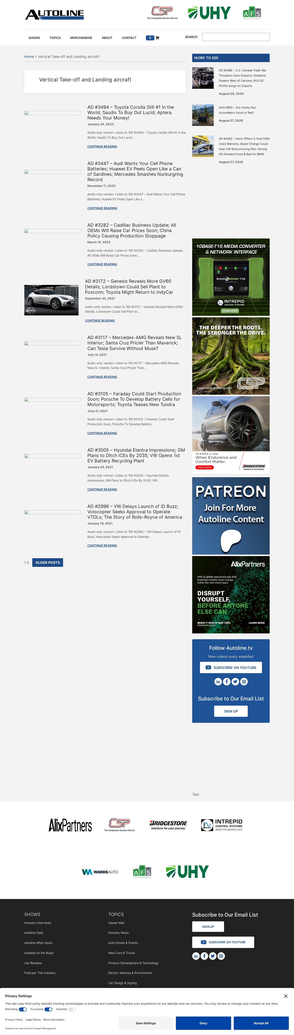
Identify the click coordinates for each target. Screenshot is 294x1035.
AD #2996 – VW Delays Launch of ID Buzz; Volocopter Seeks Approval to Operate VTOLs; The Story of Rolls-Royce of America (134, 512)
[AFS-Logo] (252, 13)
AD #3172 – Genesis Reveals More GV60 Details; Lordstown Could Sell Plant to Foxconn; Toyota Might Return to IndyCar (129, 286)
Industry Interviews (37, 923)
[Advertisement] (231, 200)
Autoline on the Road (38, 953)
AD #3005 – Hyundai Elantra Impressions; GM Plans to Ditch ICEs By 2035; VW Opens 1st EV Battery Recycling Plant (136, 455)
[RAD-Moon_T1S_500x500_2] (231, 314)
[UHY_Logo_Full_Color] (209, 13)
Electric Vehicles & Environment (130, 973)
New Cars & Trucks (121, 953)
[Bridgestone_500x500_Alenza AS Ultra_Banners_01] (231, 472)
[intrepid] (222, 826)
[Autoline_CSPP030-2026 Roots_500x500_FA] (231, 393)
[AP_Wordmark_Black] (70, 826)
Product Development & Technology (133, 963)
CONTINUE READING (102, 146)
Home (29, 56)
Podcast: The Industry (40, 973)
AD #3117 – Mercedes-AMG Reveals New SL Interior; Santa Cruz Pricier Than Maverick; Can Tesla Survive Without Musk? (134, 343)
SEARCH (191, 36)
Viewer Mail (116, 923)
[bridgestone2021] (168, 826)
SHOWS (32, 914)
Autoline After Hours (38, 943)
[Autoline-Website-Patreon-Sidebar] (231, 553)
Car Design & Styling (122, 983)
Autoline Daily (33, 932)
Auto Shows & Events (123, 943)
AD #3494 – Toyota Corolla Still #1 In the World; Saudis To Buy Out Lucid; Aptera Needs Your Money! (130, 112)
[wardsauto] (100, 872)
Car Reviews (33, 963)
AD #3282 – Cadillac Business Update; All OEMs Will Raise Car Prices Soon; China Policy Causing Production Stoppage (131, 230)
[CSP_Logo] (162, 13)
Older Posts (48, 562)
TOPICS (116, 914)
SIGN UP (231, 711)
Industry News (118, 932)
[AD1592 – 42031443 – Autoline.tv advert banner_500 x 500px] (231, 632)
